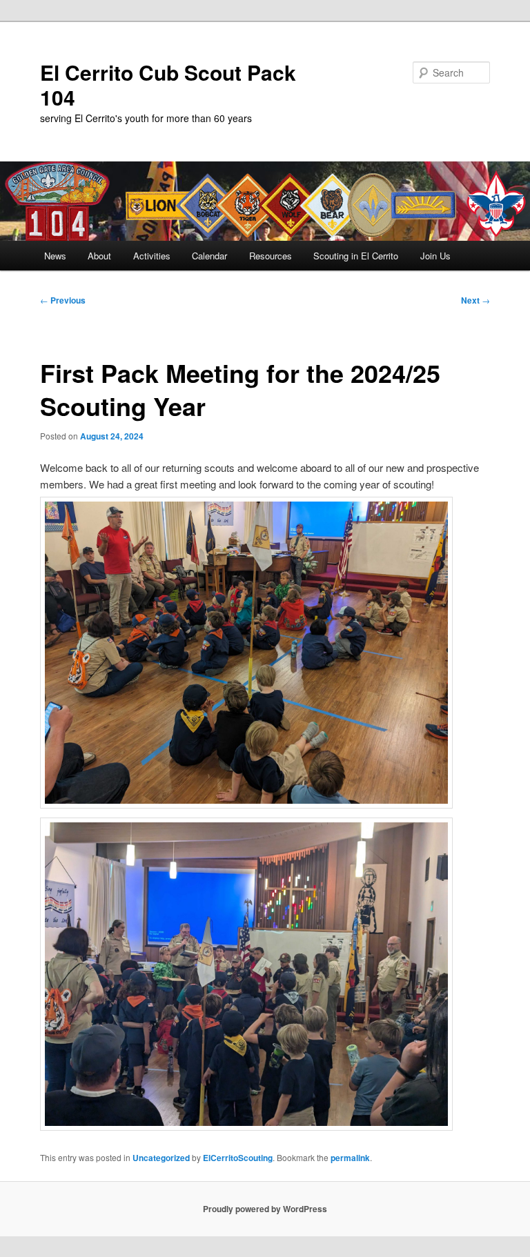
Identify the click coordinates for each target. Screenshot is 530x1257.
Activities (151, 255)
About (99, 255)
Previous (63, 300)
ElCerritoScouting (238, 1157)
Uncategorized (161, 1157)
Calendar (209, 255)
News (55, 255)
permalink (350, 1157)
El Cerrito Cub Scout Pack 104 (168, 84)
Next (475, 300)
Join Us (435, 255)
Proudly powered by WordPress (265, 1208)
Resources (270, 255)
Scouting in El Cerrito (355, 255)
